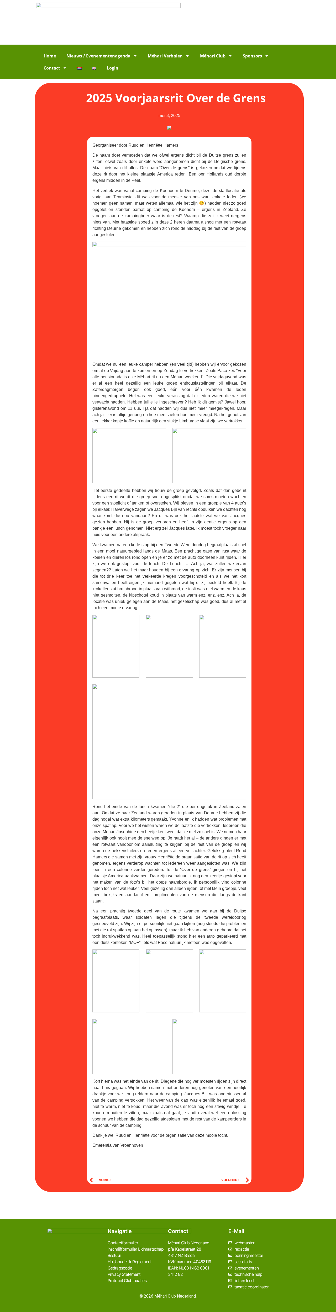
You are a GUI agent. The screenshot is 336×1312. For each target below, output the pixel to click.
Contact (52, 68)
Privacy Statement (124, 1274)
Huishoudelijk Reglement (130, 1261)
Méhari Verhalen (165, 56)
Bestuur (114, 1255)
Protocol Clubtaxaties (127, 1280)
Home (50, 56)
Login (112, 68)
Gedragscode (120, 1268)
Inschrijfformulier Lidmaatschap (136, 1249)
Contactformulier (123, 1242)
